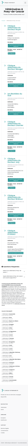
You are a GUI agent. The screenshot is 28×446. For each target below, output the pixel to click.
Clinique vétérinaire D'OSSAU (13, 232)
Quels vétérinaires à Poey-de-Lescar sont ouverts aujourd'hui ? (13, 277)
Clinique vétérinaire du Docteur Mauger (15, 67)
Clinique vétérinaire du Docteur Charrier (15, 124)
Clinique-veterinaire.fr (9, 2)
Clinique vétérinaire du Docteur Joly (14, 160)
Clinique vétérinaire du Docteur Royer (14, 28)
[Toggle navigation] (25, 2)
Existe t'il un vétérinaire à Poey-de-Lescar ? (12, 271)
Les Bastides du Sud (15, 95)
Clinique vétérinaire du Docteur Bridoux (15, 197)
